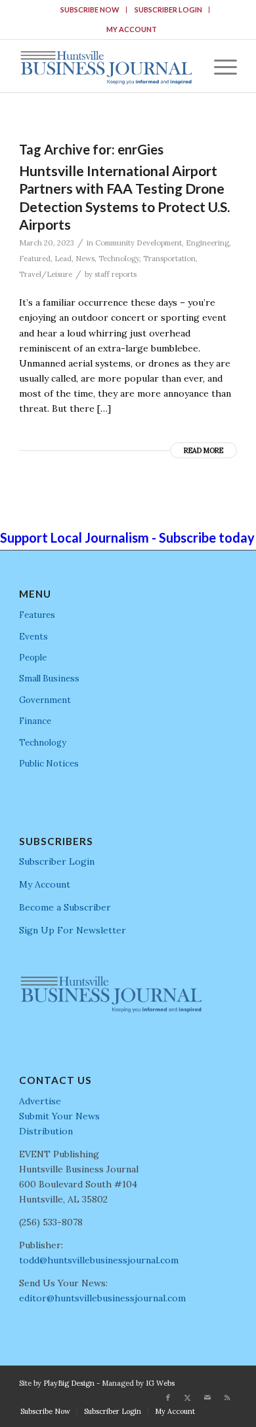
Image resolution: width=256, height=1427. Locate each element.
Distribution (46, 1131)
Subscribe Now (89, 9)
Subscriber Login (168, 9)
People (33, 657)
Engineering (207, 242)
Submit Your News (59, 1116)
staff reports (116, 274)
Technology (118, 258)
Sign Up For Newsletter (72, 930)
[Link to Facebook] (168, 1397)
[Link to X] (188, 1397)
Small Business (49, 678)
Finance (35, 721)
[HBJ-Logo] (106, 66)
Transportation (169, 258)
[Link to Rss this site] (227, 1397)
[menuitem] (90, 10)
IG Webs (160, 1383)
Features (37, 615)
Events (33, 636)
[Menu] (219, 66)
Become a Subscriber (65, 907)
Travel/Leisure (45, 274)
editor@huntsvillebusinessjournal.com (102, 1298)
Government (45, 700)
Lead (63, 258)
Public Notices (49, 763)
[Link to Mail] (207, 1397)
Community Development (138, 242)
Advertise (40, 1101)
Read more (203, 450)
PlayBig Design (69, 1383)
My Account (131, 29)
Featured (35, 258)
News (85, 258)
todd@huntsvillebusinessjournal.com (99, 1260)
